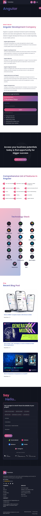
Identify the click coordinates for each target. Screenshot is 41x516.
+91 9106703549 (6, 502)
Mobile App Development (9, 411)
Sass (26, 267)
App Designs (32, 260)
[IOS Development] (32, 230)
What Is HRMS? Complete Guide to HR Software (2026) (18, 314)
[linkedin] (6, 484)
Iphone (32, 233)
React (32, 246)
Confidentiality (6, 492)
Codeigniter (9, 233)
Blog (4, 488)
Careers (4, 496)
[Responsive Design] (14, 264)
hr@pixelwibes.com (15, 500)
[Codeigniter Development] (9, 230)
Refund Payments (27, 511)
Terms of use (35, 511)
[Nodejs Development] (20, 250)
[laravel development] (9, 223)
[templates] (31, 2)
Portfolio (4, 494)
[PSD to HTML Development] (9, 257)
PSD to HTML (9, 259)
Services (4, 491)
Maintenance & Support (16, 414)
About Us (5, 489)
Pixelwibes (8, 456)
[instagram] (13, 484)
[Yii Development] (32, 223)
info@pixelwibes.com (21, 456)
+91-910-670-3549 (32, 456)
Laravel (9, 226)
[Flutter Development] (9, 243)
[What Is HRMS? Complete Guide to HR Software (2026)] (20, 301)
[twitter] (8, 484)
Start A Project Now (20, 159)
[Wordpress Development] (20, 230)
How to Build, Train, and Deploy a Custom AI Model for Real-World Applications (19, 344)
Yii (32, 226)
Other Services (26, 414)
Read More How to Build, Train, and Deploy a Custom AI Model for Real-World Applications (7, 347)
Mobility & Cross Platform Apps (27, 489)
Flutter (9, 246)
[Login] (34, 2)
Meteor (32, 253)
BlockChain (23, 494)
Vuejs (9, 253)
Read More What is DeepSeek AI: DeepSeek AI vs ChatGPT (7, 376)
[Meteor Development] (32, 250)
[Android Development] (9, 237)
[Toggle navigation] (37, 2)
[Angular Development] (20, 243)
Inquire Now (8, 435)
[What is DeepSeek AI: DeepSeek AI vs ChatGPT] (20, 362)
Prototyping (20, 260)
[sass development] (26, 264)
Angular (20, 246)
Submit (20, 109)
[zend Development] (20, 223)
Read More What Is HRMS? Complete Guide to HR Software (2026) (7, 317)
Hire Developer (7, 414)
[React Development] (32, 237)
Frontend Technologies (25, 491)
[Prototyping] (20, 257)
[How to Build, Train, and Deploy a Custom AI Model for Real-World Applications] (20, 332)
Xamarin (20, 239)
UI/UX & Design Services (25, 492)
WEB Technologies (24, 488)
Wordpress (20, 233)
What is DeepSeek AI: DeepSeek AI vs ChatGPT (16, 374)
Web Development (19, 411)
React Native (32, 239)
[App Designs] (32, 257)
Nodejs (20, 253)
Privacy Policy (35, 513)
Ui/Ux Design (26, 411)
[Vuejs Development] (9, 250)
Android (9, 239)
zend (20, 226)
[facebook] (10, 484)
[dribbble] (4, 484)
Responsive (15, 267)
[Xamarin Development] (20, 237)
